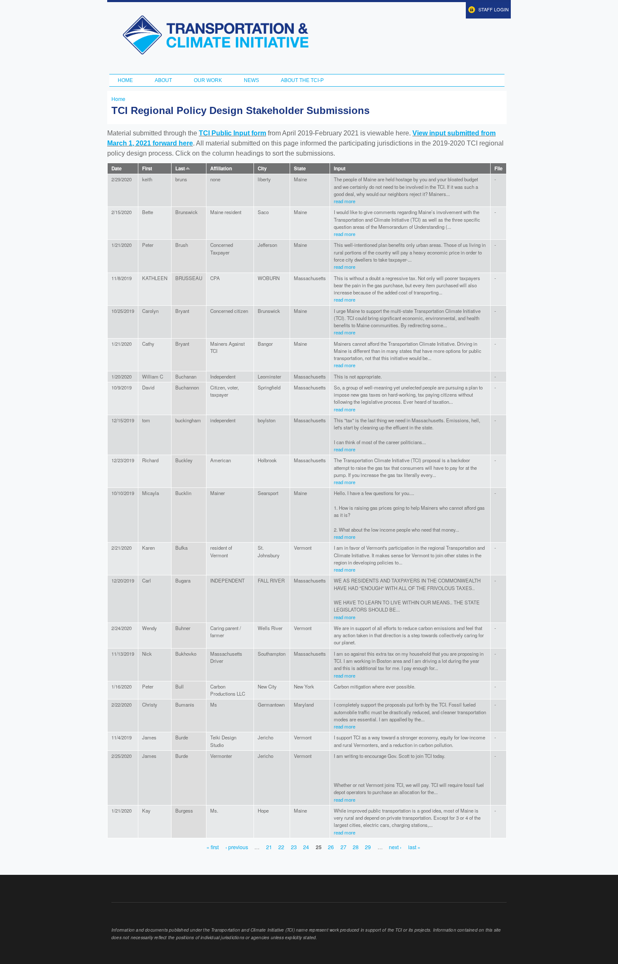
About (163, 80)
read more (344, 201)
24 (306, 847)
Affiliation (221, 168)
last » (414, 847)
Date (116, 168)
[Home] (215, 35)
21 (269, 847)
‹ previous (236, 847)
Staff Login (493, 9)
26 (331, 847)
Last (180, 168)
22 (281, 847)
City (262, 168)
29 (368, 847)
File (498, 168)
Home (125, 80)
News (251, 80)
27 (343, 847)
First (147, 168)
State (300, 168)
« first (212, 847)
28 (356, 847)
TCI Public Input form (232, 133)
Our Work (208, 80)
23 (294, 847)
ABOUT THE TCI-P (302, 80)
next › (395, 847)
